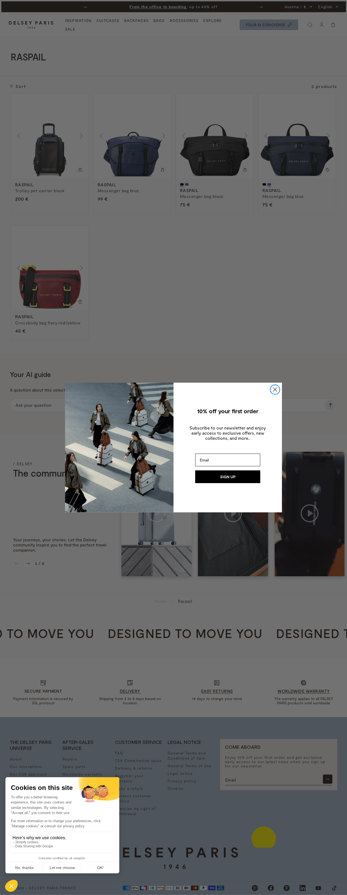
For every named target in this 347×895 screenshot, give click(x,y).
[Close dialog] (275, 389)
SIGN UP (228, 476)
